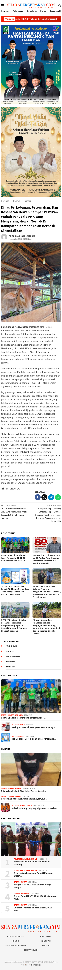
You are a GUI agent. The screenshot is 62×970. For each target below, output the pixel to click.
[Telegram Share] (51, 497)
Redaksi (46, 945)
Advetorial (19, 859)
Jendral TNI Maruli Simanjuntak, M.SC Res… (33, 909)
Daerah (4, 715)
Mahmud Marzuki (14, 656)
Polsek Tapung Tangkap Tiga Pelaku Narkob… (35, 808)
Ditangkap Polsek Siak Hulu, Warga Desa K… (23, 791)
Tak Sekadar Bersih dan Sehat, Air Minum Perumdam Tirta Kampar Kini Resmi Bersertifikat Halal (15, 590)
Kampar (11, 715)
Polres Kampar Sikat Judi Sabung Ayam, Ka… (24, 798)
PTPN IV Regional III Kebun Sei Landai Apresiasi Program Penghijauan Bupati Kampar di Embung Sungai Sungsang (14, 625)
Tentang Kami (30, 950)
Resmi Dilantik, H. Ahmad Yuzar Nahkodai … (23, 717)
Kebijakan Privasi (15, 936)
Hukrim (11, 788)
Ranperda (10, 666)
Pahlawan (10, 661)
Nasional (19, 715)
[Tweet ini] (44, 497)
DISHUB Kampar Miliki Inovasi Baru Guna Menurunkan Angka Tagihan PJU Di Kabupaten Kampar (14, 511)
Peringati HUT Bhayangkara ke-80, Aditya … (34, 727)
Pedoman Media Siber (15, 945)
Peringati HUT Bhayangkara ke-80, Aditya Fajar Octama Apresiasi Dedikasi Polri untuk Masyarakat (46, 559)
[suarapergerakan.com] (31, 5)
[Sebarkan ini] (38, 497)
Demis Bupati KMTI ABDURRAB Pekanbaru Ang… (35, 897)
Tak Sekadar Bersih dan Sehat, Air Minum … (34, 739)
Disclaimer (45, 936)
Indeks (15, 941)
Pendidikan (11, 646)
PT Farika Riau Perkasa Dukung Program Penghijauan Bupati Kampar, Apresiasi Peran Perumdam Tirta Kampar (47, 591)
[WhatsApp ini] (58, 497)
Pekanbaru (25, 893)
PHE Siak (10, 651)
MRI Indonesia (35, 965)
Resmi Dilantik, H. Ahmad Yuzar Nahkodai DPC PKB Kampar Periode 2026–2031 (14, 558)
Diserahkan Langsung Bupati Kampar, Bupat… (33, 874)
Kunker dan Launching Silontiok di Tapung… (32, 863)
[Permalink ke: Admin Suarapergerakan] (4, 236)
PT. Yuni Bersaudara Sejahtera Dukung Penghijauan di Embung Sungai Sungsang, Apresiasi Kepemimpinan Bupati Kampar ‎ (46, 627)
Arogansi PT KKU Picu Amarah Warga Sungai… (32, 886)
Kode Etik (46, 941)
